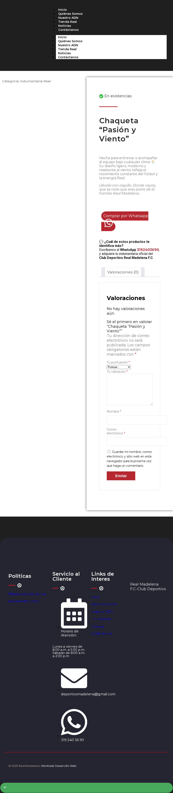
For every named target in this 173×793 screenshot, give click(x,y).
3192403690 (148, 250)
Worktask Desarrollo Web (58, 765)
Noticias (64, 26)
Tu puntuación (118, 362)
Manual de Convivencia (27, 594)
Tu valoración (117, 371)
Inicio (62, 10)
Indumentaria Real (35, 81)
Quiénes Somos (70, 14)
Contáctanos (68, 30)
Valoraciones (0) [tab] (123, 272)
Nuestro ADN (68, 18)
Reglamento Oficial (23, 601)
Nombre (114, 411)
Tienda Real (67, 22)
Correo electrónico (116, 431)
